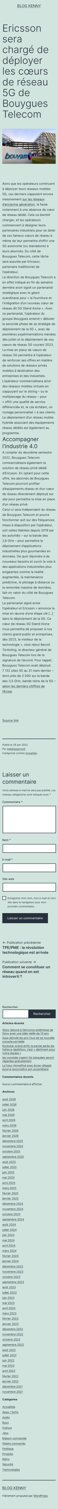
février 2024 (10, 1256)
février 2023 (10, 1318)
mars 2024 (9, 1250)
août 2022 (9, 1350)
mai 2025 (8, 1177)
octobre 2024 (11, 1214)
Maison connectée (14, 1438)
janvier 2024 (10, 1261)
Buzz (5, 1422)
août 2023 (9, 1287)
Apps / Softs (10, 1412)
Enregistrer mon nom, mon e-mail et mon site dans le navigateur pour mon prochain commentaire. (32, 902)
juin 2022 (8, 1360)
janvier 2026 (10, 1135)
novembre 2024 (12, 1209)
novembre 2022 (12, 1334)
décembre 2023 (12, 1266)
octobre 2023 (11, 1276)
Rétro (6, 1459)
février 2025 (10, 1193)
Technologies (11, 1469)
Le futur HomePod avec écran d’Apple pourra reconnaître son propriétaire (26, 1067)
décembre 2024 (12, 1203)
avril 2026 (8, 1120)
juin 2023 (8, 1297)
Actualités (31, 753)
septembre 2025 (13, 1156)
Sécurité (7, 1464)
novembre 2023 (12, 1271)
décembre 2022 (12, 1329)
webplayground (16, 748)
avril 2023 (8, 1308)
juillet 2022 (9, 1355)
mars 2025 (9, 1188)
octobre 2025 (11, 1151)
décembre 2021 (12, 1386)
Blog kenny (29, 6)
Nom (6, 840)
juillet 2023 (9, 1292)
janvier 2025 (10, 1198)
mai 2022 (8, 1365)
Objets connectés (13, 1443)
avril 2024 (8, 1245)
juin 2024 (8, 1235)
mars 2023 (9, 1313)
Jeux (5, 1433)
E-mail (7, 859)
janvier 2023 (10, 1323)
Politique (7, 1448)
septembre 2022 (13, 1344)
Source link (10, 720)
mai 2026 (8, 1114)
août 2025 (9, 1162)
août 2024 (9, 1224)
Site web (8, 879)
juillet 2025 (9, 1167)
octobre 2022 (11, 1339)
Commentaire (12, 802)
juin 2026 (8, 1109)
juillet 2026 (9, 1104)
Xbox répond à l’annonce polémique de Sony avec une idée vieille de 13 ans (27, 1031)
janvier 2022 (10, 1381)
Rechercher (10, 1007)
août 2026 (9, 1099)
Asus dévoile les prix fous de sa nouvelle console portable (28, 1039)
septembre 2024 (13, 1219)
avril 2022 (8, 1370)
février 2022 (10, 1376)
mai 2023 (8, 1303)
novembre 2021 (12, 1391)
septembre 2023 (13, 1282)
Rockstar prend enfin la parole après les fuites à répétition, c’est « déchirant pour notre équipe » (28, 1049)
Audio (6, 1417)
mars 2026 (9, 1125)
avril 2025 (8, 1182)
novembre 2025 (12, 1146)
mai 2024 (8, 1240)
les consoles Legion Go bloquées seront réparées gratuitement (28, 1059)
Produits (7, 1454)
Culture (7, 1427)
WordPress (41, 1495)
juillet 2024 (9, 1229)
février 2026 (10, 1130)
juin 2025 (8, 1172)
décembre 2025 (12, 1141)
